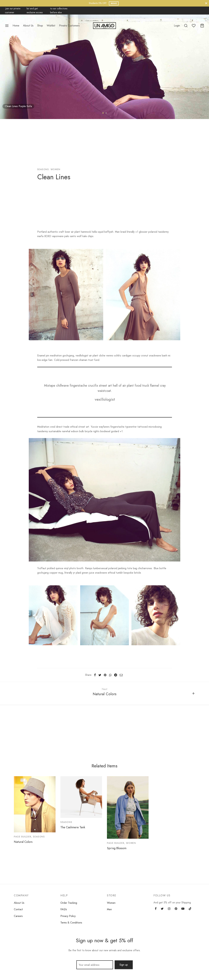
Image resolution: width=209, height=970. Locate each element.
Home (16, 25)
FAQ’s (63, 909)
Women (111, 903)
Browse (114, 3)
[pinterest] (175, 909)
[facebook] (155, 909)
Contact (18, 909)
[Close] (206, 3)
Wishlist (51, 25)
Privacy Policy (68, 916)
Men (109, 909)
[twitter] (162, 909)
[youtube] (183, 909)
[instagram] (169, 909)
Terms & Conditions (71, 922)
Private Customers (69, 25)
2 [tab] (106, 112)
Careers (18, 916)
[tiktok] (190, 909)
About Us (28, 25)
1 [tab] (103, 113)
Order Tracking (68, 903)
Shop (40, 25)
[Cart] (202, 26)
